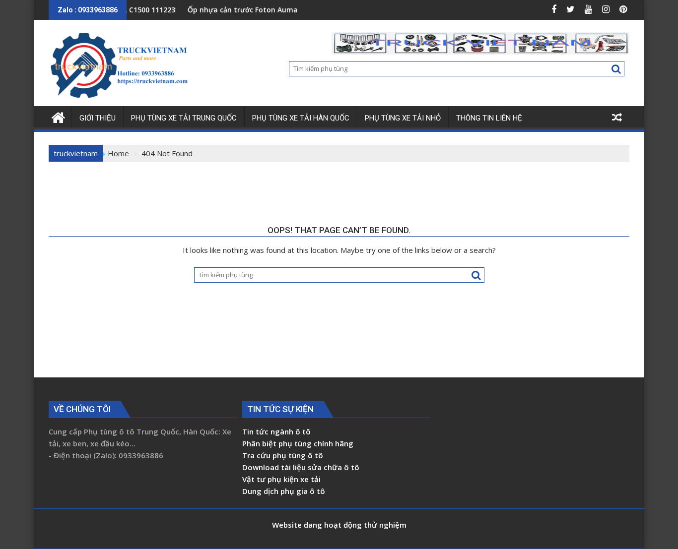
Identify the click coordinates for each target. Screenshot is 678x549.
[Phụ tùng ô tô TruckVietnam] (58, 116)
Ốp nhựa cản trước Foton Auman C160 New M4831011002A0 (278, 9)
